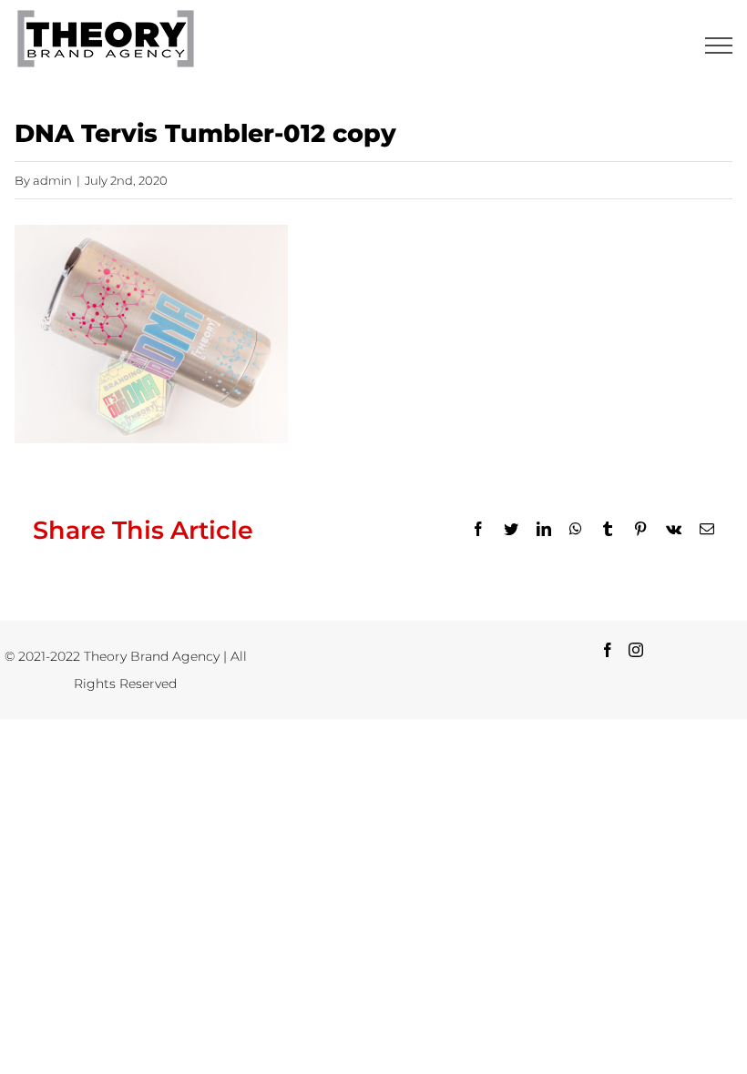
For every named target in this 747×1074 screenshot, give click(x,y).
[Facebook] (607, 650)
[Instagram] (636, 650)
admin (52, 180)
